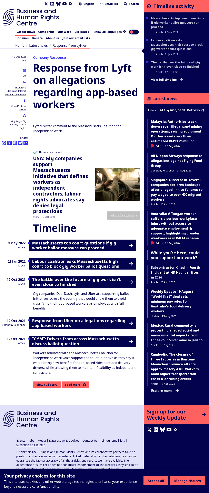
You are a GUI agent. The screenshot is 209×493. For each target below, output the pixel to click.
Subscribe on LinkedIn (30, 445)
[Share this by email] (25, 143)
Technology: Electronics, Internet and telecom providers (15, 91)
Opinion (23, 38)
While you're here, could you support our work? (175, 255)
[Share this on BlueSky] (20, 143)
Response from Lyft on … (71, 45)
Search (133, 4)
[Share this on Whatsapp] (4, 143)
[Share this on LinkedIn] (15, 143)
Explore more (161, 390)
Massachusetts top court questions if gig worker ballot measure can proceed (177, 22)
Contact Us (89, 440)
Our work (64, 32)
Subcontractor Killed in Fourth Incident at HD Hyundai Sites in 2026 (175, 272)
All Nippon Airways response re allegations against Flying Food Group (176, 161)
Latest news (26, 32)
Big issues (81, 32)
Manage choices (187, 481)
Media (42, 440)
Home (19, 45)
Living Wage (15, 121)
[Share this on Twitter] (9, 143)
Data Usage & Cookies (64, 440)
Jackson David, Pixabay (123, 215)
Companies (46, 32)
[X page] (46, 4)
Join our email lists (76, 38)
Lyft (24, 75)
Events (20, 440)
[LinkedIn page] (52, 4)
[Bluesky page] (58, 4)
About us (52, 38)
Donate (37, 38)
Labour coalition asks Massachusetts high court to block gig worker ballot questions (177, 44)
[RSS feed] (70, 4)
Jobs (31, 440)
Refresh (193, 110)
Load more (73, 385)
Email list (111, 4)
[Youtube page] (64, 4)
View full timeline (164, 80)
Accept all (156, 481)
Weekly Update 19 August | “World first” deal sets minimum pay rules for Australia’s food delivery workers (173, 301)
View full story (47, 385)
